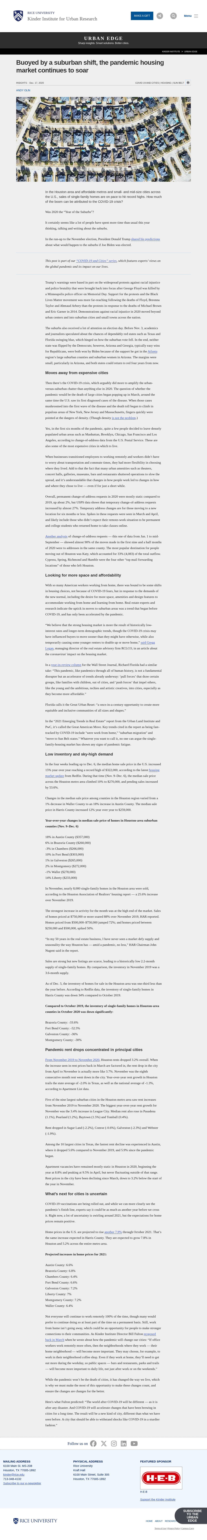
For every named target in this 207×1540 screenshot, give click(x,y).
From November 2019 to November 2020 (72, 1060)
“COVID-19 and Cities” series (96, 260)
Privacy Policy (174, 1528)
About (159, 1521)
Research (171, 1521)
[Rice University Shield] (18, 16)
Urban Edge (103, 38)
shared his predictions (145, 239)
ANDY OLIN (23, 90)
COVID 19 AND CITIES (147, 83)
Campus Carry (187, 1528)
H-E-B (143, 1491)
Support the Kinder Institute (157, 1499)
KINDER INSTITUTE (171, 51)
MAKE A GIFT (142, 15)
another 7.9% (113, 1232)
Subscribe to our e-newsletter (22, 1483)
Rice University (41, 13)
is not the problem (124, 418)
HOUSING (166, 83)
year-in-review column (66, 665)
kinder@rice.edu (13, 1474)
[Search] (173, 16)
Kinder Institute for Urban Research (62, 18)
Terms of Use (160, 1528)
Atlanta (152, 351)
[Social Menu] (160, 16)
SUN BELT (178, 83)
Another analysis (56, 536)
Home (149, 1521)
